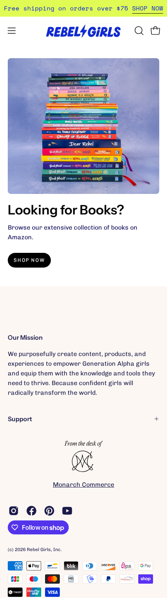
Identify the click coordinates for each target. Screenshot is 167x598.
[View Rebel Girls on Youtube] (67, 511)
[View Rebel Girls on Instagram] (13, 511)
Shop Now (29, 260)
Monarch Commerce (83, 484)
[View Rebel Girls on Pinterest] (49, 511)
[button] (138, 30)
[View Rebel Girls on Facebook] (31, 511)
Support (20, 419)
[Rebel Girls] (83, 30)
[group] (83, 8)
